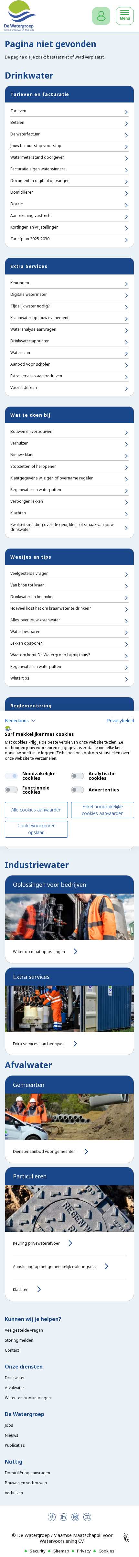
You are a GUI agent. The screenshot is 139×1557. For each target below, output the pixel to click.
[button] (20, 721)
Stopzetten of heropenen (33, 466)
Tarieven (18, 110)
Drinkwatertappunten (29, 341)
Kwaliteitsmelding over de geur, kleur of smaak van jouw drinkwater (61, 527)
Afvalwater (14, 1388)
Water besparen (25, 631)
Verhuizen (19, 443)
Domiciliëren (22, 192)
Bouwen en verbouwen (31, 431)
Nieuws (11, 1435)
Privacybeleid (120, 720)
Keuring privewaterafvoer (36, 1243)
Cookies (106, 1551)
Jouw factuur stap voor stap (35, 145)
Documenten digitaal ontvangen (40, 180)
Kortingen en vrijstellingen (34, 227)
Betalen (17, 122)
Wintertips (19, 678)
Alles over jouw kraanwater (35, 620)
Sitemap (61, 1551)
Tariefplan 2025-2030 (29, 239)
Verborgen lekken (26, 501)
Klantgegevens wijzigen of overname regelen (51, 478)
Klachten (18, 513)
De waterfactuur (25, 134)
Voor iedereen (23, 387)
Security (38, 1551)
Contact (12, 1350)
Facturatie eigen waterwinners (38, 169)
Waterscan (20, 352)
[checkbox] (11, 776)
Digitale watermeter (28, 294)
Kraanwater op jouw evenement (39, 317)
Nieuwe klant (22, 454)
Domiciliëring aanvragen (27, 1473)
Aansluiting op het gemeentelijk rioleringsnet (54, 1266)
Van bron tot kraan (27, 585)
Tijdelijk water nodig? (29, 306)
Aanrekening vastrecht (31, 215)
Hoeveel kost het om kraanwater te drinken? (50, 608)
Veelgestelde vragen (29, 573)
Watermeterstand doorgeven (37, 157)
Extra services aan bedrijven (36, 376)
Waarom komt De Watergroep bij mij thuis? (50, 655)
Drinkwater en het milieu (32, 596)
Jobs (9, 1425)
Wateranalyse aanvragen (33, 329)
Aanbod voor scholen (30, 364)
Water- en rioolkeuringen (28, 1398)
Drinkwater (15, 1377)
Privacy (84, 1551)
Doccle (16, 204)
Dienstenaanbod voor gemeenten (44, 1151)
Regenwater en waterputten (35, 489)
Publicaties (15, 1445)
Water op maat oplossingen (39, 951)
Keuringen (19, 282)
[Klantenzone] (101, 16)
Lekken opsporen (26, 643)
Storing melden (19, 1340)
